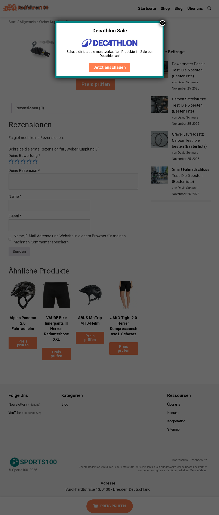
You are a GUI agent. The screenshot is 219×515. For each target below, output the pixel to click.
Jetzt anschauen (109, 67)
